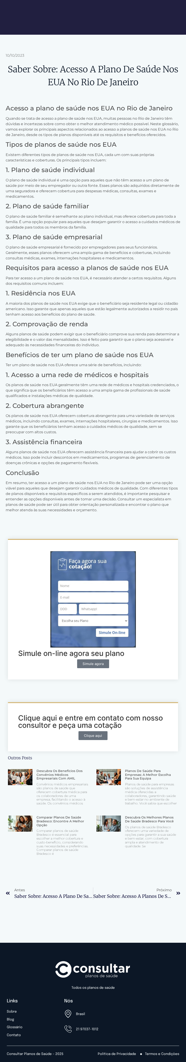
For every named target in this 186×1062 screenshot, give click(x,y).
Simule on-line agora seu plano (71, 653)
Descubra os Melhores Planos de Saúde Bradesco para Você (149, 819)
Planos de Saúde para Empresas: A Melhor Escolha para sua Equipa (148, 775)
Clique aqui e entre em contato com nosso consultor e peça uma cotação (90, 722)
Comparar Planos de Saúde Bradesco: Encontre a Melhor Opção (60, 821)
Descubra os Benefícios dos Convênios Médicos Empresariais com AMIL (60, 775)
